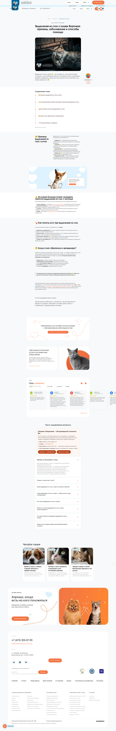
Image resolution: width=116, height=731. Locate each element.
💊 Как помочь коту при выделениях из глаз (51, 109)
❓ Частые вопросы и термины (47, 122)
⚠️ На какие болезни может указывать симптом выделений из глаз (58, 102)
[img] (58, 178)
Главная (48, 18)
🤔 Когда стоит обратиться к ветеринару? (51, 116)
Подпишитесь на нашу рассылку (20, 668)
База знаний (55, 18)
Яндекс (49, 386)
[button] (86, 2)
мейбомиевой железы (52, 211)
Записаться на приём (63, 452)
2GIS (67, 386)
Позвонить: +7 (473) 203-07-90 (47, 452)
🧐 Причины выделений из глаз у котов (50, 95)
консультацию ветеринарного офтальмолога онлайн (57, 286)
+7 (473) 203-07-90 (48, 444)
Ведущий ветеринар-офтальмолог (88, 82)
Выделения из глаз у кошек (64, 18)
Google (59, 386)
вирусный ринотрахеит (58, 204)
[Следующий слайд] (113, 564)
